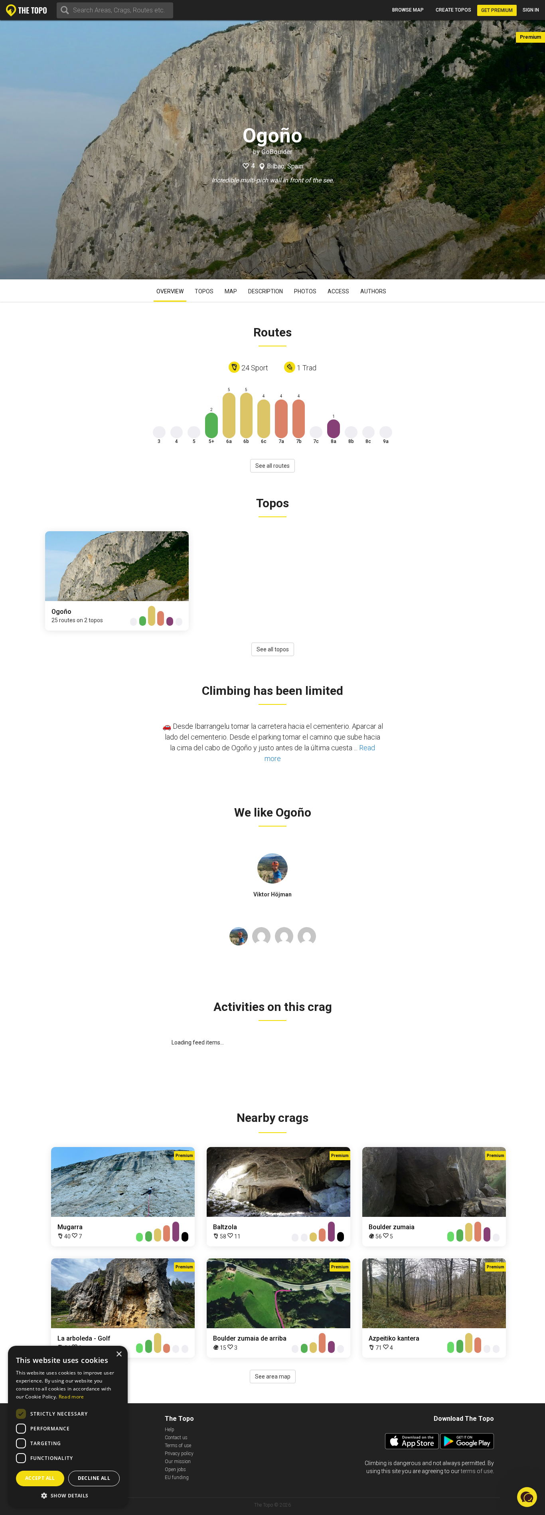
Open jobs (175, 1469)
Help (169, 1429)
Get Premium (497, 10)
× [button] (119, 1354)
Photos (305, 291)
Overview (170, 291)
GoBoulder (276, 152)
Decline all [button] (94, 1478)
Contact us (176, 1437)
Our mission (178, 1461)
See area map (272, 1376)
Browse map (408, 10)
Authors (373, 291)
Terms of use (178, 1445)
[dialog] (68, 1426)
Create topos (453, 10)
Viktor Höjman (272, 894)
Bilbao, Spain (285, 166)
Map (231, 291)
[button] (68, 1495)
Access (338, 291)
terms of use (477, 1471)
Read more (71, 1396)
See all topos (273, 649)
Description (265, 291)
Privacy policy (179, 1453)
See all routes (272, 466)
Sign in (531, 10)
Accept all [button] (40, 1478)
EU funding (177, 1477)
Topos (204, 291)
